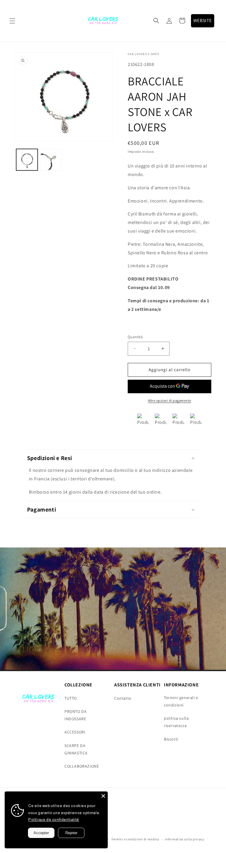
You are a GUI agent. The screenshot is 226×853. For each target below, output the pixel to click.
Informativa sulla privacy (184, 839)
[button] (12, 20)
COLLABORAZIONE (81, 766)
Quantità (135, 336)
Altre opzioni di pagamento (169, 400)
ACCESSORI (74, 732)
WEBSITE (202, 20)
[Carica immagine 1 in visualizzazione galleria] (27, 159)
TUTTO (70, 698)
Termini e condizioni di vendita (135, 839)
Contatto (123, 698)
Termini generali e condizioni (181, 701)
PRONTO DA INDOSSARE (75, 715)
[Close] (103, 796)
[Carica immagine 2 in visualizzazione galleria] (51, 159)
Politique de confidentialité (53, 819)
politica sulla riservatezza (176, 722)
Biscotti (171, 739)
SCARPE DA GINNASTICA (76, 749)
